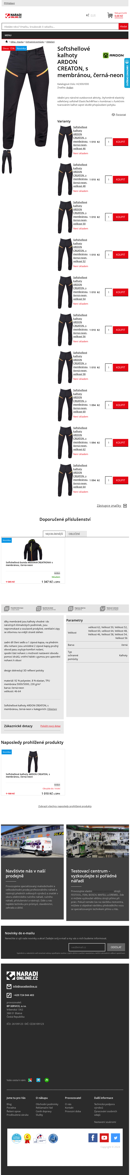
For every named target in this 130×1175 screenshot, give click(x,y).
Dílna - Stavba (17, 41)
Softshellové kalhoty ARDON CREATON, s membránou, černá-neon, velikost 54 (80, 288)
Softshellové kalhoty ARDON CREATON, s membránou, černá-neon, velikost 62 (80, 438)
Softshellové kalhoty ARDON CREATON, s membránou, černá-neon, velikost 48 (80, 175)
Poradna (11, 1107)
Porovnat (121, 114)
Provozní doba (73, 1111)
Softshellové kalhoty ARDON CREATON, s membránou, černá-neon (28, 775)
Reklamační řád (44, 1107)
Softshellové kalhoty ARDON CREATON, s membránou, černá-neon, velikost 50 (80, 213)
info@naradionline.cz (25, 986)
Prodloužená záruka (17, 1114)
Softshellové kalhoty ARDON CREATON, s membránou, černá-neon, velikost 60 (80, 401)
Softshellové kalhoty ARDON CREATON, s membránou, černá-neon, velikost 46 (80, 137)
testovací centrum (103, 891)
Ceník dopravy (44, 1111)
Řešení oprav (14, 1111)
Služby (39, 1114)
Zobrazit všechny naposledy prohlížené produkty (65, 806)
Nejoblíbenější (54, 533)
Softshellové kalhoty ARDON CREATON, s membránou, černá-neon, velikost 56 (80, 325)
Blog (9, 1104)
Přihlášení (9, 3)
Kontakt (69, 1107)
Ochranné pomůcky (35, 41)
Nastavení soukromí (105, 1121)
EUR (93, 15)
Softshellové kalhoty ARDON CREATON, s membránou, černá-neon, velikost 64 (80, 476)
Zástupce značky (109, 505)
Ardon (69, 87)
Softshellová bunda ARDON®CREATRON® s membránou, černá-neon (29, 564)
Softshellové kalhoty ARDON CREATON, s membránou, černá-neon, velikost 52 (80, 250)
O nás (68, 1104)
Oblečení (50, 41)
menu (8, 35)
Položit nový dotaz (50, 725)
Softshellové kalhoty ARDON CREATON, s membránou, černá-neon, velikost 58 (80, 363)
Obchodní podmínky (47, 1104)
